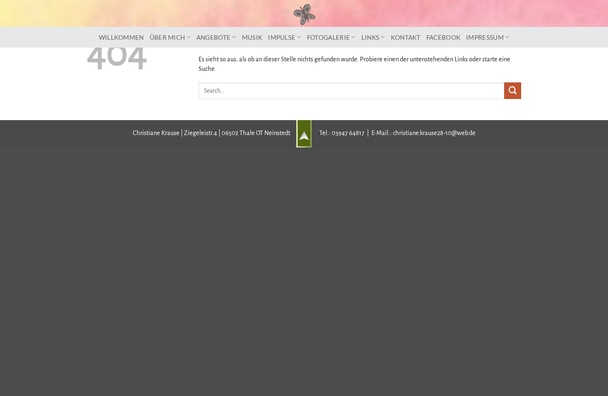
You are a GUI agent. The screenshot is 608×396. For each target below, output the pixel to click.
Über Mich (167, 37)
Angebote (213, 37)
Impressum (485, 37)
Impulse (281, 37)
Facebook (443, 37)
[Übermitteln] (512, 90)
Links (370, 37)
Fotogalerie (328, 37)
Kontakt (406, 37)
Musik (252, 37)
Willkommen (121, 37)
